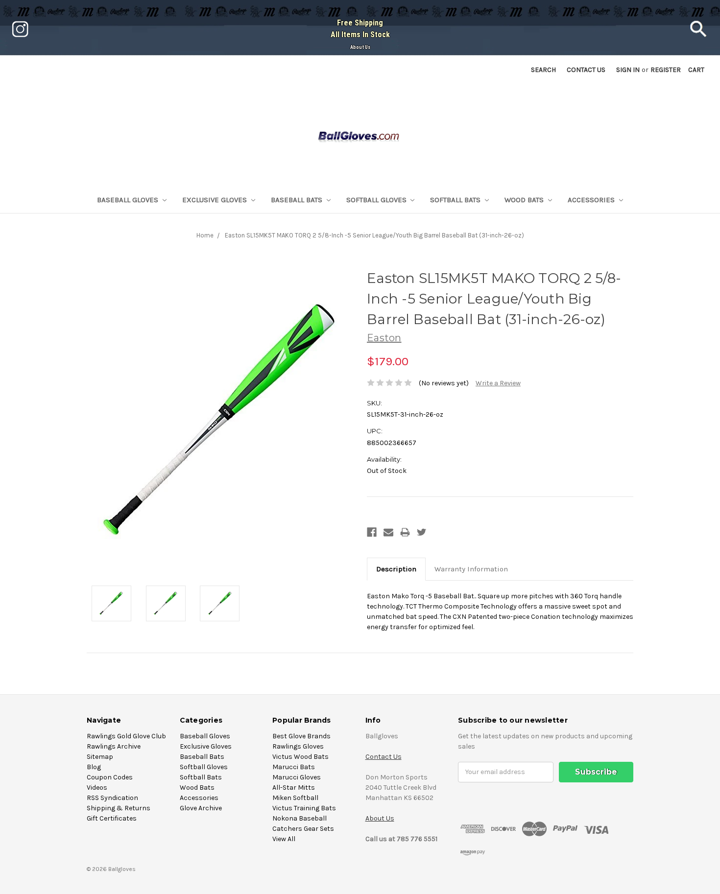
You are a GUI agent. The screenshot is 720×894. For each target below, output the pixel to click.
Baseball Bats (297, 199)
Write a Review (498, 383)
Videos (97, 787)
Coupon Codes (110, 777)
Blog (94, 767)
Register (665, 70)
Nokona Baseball (299, 818)
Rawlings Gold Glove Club (126, 736)
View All (283, 839)
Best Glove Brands (301, 736)
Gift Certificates (112, 818)
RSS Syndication (112, 798)
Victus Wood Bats (300, 757)
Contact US (586, 70)
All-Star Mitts (293, 787)
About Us (360, 47)
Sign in (628, 70)
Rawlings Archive (114, 746)
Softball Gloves (377, 199)
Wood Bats (525, 199)
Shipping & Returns (118, 808)
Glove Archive (201, 808)
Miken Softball (295, 798)
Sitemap (100, 757)
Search (543, 70)
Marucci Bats (293, 767)
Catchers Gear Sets (303, 828)
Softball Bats (456, 199)
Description (396, 569)
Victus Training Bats (304, 808)
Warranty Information (471, 569)
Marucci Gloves (296, 777)
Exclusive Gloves (215, 199)
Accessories (592, 199)
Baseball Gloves (128, 199)
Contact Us (383, 757)
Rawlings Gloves (298, 746)
